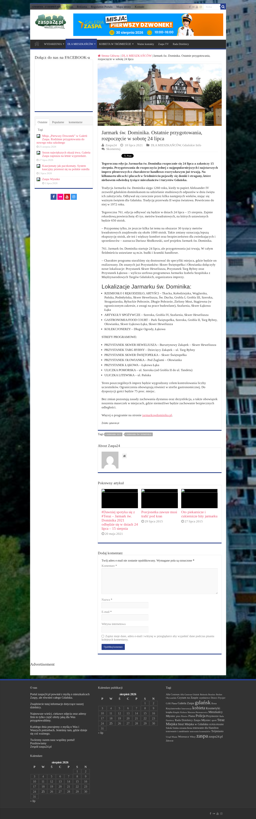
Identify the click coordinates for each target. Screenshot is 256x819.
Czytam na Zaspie (187, 697)
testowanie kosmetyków (200, 731)
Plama (191, 716)
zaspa (202, 736)
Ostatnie (42, 122)
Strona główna (37, 44)
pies (178, 716)
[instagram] (200, 7)
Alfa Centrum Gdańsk (189, 694)
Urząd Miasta (171, 737)
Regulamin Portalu (102, 6)
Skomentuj (113, 149)
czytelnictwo (204, 698)
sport (214, 720)
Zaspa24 (111, 145)
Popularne (58, 122)
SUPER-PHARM (216, 724)
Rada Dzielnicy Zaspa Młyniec (193, 720)
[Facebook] (190, 7)
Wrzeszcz (183, 736)
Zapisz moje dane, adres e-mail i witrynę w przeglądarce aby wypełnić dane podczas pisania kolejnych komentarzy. (158, 638)
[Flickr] (193, 7)
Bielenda (203, 694)
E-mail (107, 611)
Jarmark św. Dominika (138, 434)
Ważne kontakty (145, 44)
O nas (69, 6)
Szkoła (169, 728)
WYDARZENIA (53, 44)
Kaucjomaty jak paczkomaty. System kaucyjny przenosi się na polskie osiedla (65, 167)
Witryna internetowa (114, 624)
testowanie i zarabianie (177, 731)
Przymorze (212, 716)
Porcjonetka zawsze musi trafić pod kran (159, 514)
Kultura (183, 712)
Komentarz (109, 565)
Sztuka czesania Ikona (182, 728)
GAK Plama (171, 703)
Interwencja (186, 708)
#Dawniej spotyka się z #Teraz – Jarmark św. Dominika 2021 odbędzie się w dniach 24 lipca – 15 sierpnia (120, 520)
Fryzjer (221, 697)
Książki (176, 712)
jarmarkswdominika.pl (157, 415)
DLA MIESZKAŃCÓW (80, 44)
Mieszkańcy (215, 712)
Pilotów (184, 716)
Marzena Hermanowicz (198, 712)
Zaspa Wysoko (51, 179)
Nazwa (107, 599)
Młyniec (170, 716)
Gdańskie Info (191, 145)
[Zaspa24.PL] (50, 21)
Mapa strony (123, 6)
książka (169, 712)
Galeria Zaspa (186, 703)
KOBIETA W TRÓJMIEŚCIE (115, 44)
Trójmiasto (217, 731)
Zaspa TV (163, 44)
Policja (200, 716)
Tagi (40, 129)
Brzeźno (211, 694)
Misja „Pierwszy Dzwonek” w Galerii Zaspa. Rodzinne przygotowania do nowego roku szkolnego (62, 139)
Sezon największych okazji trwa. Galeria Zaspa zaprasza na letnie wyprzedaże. (66, 154)
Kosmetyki (213, 708)
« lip (32, 801)
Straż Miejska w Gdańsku (193, 724)
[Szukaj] (223, 7)
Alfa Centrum (173, 694)
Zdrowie (169, 741)
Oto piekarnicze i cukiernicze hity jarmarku (199, 514)
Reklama (82, 6)
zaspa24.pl (216, 736)
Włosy (193, 736)
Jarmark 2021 (113, 434)
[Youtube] (196, 7)
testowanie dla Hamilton (206, 728)
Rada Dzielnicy (181, 44)
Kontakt (139, 6)
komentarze (75, 122)
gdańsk (203, 702)
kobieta (198, 708)
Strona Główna (110, 55)
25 (43, 791)
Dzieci (214, 697)
